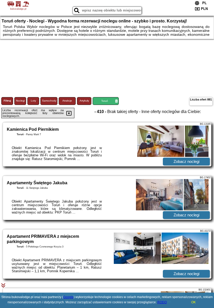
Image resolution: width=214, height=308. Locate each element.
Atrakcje (67, 100)
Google (68, 297)
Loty (33, 100)
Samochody (49, 100)
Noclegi (20, 100)
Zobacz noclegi (186, 161)
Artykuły (84, 100)
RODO (162, 302)
